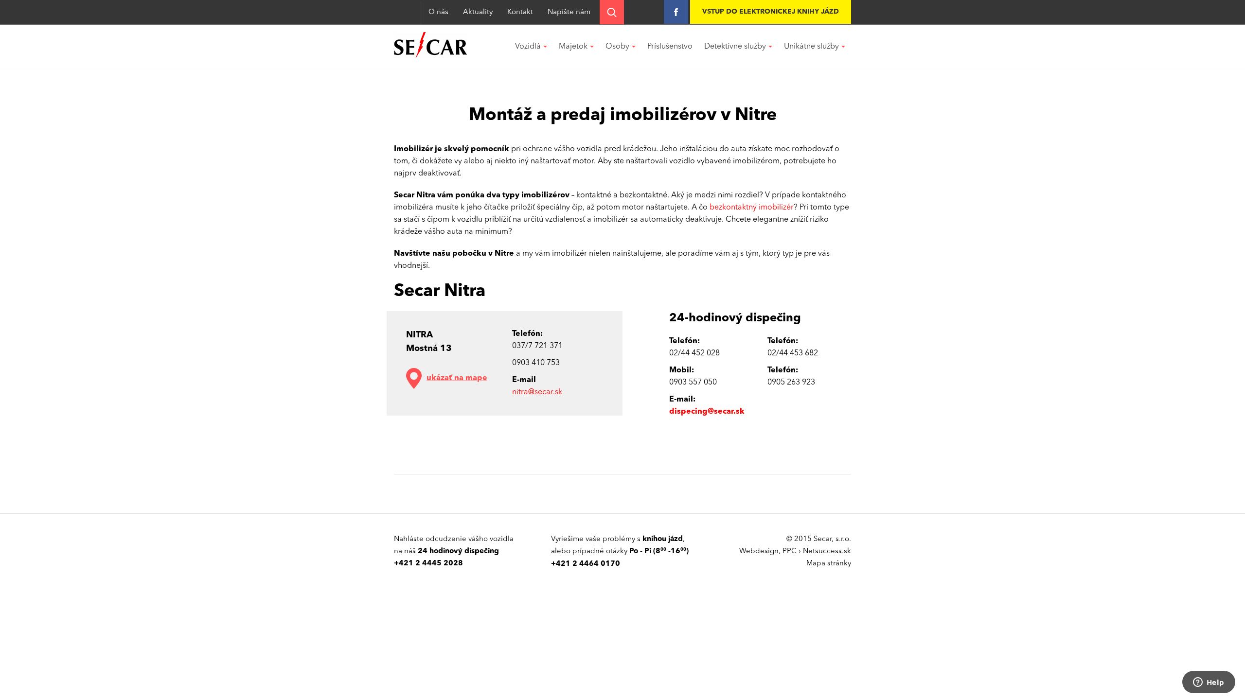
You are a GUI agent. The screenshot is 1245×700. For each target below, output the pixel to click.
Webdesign (759, 551)
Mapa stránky (828, 563)
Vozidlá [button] (528, 47)
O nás (438, 12)
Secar (430, 45)
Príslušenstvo (670, 47)
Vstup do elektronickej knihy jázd (770, 11)
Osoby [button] (617, 47)
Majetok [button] (573, 47)
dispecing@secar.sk (707, 412)
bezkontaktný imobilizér (752, 207)
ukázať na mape (457, 378)
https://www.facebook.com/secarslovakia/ (676, 12)
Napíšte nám (569, 12)
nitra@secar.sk (537, 392)
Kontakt (520, 12)
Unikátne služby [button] (811, 47)
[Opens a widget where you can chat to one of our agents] (1208, 683)
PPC (790, 551)
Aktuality (478, 12)
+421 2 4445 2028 (428, 563)
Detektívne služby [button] (735, 47)
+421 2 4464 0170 (585, 564)
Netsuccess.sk (827, 551)
